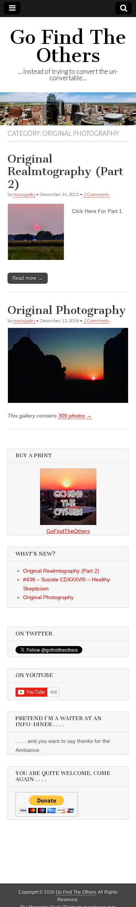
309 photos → (75, 416)
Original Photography (67, 310)
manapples (24, 194)
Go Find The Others (68, 46)
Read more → (27, 278)
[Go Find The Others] (68, 108)
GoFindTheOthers (68, 531)
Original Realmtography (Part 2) (66, 171)
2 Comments (96, 194)
